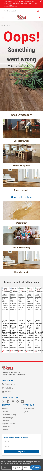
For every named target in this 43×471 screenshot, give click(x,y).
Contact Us (6, 427)
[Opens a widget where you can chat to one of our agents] (35, 467)
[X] (3, 401)
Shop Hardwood (21, 141)
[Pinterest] (17, 401)
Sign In (25, 412)
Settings (6, 468)
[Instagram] (22, 401)
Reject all (16, 468)
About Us (5, 409)
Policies (5, 412)
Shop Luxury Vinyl (21, 165)
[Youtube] (13, 401)
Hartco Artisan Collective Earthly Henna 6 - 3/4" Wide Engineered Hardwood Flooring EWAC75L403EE (5, 328)
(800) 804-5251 (10, 384)
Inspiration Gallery (8, 424)
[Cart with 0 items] (40, 17)
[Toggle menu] (3, 18)
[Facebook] (8, 401)
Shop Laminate (21, 190)
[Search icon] (38, 11)
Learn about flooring (9, 415)
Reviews (5, 430)
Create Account (28, 409)
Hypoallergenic (21, 272)
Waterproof (21, 223)
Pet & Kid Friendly (21, 247)
